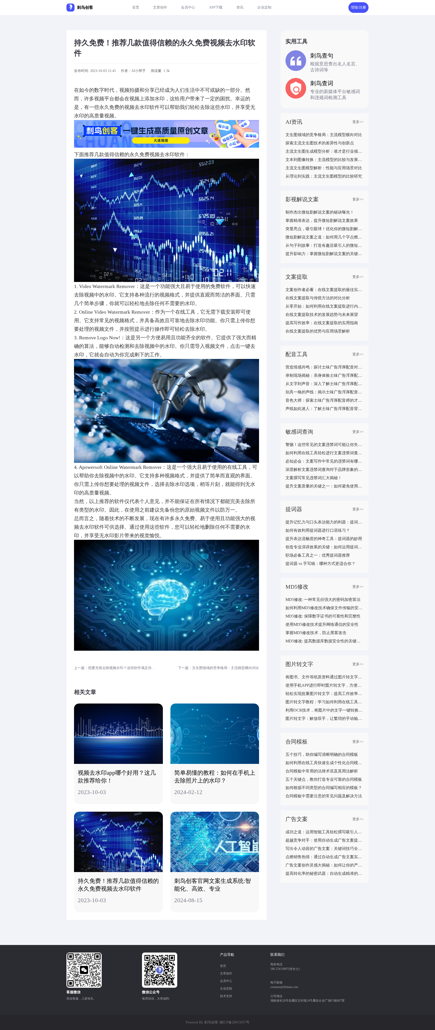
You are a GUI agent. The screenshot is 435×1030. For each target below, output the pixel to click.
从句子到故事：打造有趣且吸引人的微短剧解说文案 (324, 245)
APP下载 (216, 7)
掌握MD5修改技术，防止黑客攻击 (315, 633)
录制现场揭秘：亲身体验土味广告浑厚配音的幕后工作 (324, 375)
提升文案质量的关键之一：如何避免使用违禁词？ (324, 486)
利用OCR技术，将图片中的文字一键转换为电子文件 (324, 710)
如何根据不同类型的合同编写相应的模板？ (323, 788)
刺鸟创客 (211, 1022)
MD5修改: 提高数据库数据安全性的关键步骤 (324, 641)
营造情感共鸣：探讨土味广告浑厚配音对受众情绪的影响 (324, 367)
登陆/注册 (358, 7)
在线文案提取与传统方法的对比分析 (317, 298)
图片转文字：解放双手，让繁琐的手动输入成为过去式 (324, 718)
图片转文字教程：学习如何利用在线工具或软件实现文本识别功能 (324, 702)
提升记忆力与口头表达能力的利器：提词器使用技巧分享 (324, 522)
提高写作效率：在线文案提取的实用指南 (321, 323)
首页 (135, 7)
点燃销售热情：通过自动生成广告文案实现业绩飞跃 (324, 857)
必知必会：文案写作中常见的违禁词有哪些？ (324, 461)
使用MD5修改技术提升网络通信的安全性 (321, 624)
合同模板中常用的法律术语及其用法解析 (321, 771)
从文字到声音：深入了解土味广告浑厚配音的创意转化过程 (324, 384)
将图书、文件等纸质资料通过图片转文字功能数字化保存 (324, 677)
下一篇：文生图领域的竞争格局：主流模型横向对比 (218, 668)
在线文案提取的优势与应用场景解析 (317, 331)
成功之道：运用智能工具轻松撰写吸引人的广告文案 (324, 832)
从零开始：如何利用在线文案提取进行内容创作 (324, 306)
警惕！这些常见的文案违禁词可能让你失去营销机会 (324, 444)
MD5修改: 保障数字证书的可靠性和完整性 (322, 616)
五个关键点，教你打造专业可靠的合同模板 (323, 779)
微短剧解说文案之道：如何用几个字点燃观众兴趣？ (324, 237)
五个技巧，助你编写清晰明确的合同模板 (321, 754)
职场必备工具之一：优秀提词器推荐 (317, 555)
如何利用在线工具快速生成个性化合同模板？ (324, 763)
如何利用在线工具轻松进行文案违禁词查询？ (324, 453)
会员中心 (188, 7)
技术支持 (226, 996)
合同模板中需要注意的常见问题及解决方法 (323, 796)
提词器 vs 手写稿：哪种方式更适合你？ (320, 563)
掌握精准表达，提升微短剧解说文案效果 (321, 220)
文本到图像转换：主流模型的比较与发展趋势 (324, 159)
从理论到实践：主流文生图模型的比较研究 (323, 176)
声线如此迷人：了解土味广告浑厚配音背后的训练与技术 (324, 408)
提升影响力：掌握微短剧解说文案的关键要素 (324, 254)
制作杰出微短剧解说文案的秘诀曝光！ (319, 212)
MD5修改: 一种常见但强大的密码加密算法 (322, 599)
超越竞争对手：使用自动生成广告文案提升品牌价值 (324, 840)
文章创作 (160, 7)
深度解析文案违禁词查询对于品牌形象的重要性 (324, 469)
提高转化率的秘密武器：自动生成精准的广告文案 (324, 873)
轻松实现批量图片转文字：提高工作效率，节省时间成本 (324, 693)
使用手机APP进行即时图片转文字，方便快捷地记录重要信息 (324, 685)
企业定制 (264, 7)
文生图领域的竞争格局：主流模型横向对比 (323, 135)
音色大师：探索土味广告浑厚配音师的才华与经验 (324, 400)
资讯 (239, 7)
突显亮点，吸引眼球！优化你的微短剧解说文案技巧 (324, 229)
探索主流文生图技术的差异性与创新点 (319, 143)
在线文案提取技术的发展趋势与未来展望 (321, 314)
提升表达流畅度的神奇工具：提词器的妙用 (323, 539)
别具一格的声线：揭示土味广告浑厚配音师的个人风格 (324, 392)
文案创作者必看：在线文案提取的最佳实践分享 (324, 289)
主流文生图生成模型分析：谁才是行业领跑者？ (324, 151)
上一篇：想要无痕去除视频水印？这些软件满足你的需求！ (115, 668)
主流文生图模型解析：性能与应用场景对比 (323, 168)
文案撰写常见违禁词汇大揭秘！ (313, 478)
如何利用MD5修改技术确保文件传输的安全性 (324, 608)
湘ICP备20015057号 (234, 1022)
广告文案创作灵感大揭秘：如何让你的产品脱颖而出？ (324, 865)
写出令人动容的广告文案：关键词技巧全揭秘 (324, 848)
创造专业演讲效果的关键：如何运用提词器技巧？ (324, 547)
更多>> (358, 122)
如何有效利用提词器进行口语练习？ (317, 530)
